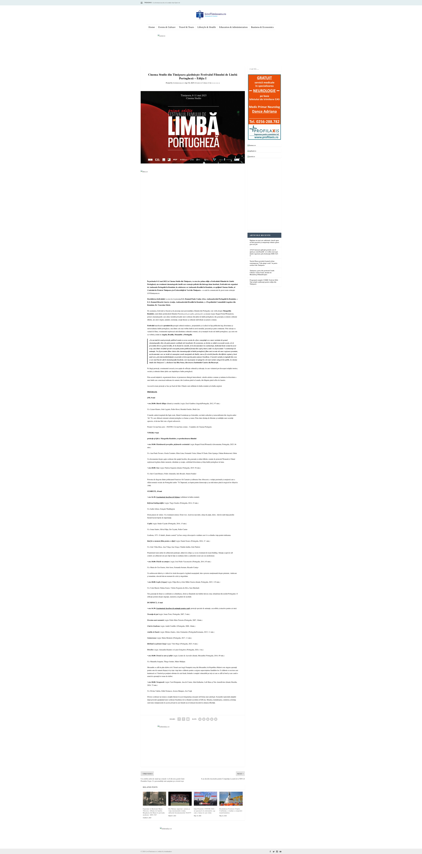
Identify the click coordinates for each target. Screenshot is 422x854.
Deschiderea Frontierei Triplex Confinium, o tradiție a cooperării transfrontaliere (230, 811)
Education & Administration (233, 27)
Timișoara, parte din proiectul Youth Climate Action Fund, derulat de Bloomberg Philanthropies (262, 272)
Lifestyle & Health (206, 27)
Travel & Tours (186, 27)
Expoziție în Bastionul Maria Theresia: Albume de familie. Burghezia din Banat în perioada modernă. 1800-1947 (154, 812)
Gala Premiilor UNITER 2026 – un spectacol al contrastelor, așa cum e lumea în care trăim (205, 811)
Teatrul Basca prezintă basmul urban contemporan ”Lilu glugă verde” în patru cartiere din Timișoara (263, 263)
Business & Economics (262, 27)
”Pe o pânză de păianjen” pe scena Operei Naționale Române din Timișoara (175, 3)
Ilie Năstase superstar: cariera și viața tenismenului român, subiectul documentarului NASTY (179, 811)
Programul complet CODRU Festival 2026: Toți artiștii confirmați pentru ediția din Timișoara (264, 282)
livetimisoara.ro (178, 83)
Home (151, 27)
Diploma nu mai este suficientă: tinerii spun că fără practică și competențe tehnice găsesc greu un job (264, 242)
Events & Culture (167, 27)
